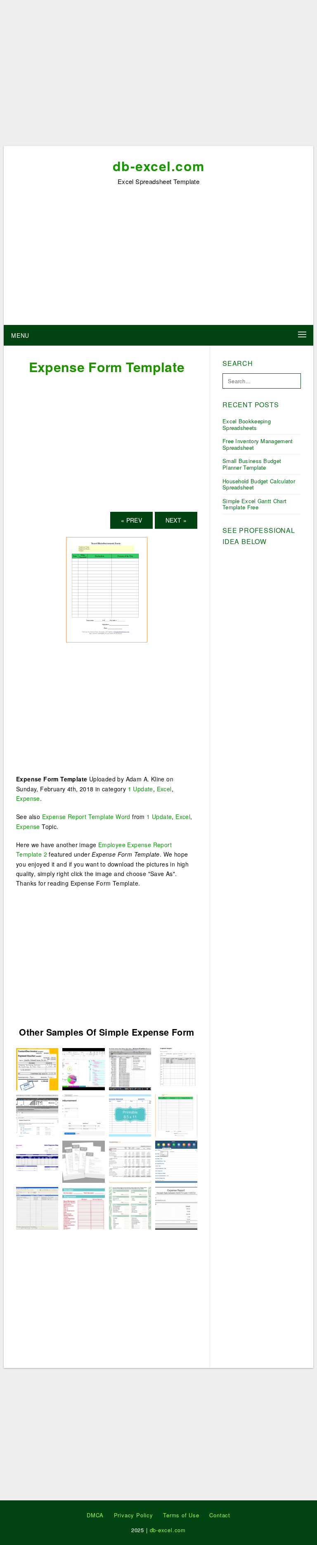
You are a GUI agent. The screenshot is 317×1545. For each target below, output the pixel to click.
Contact (219, 1515)
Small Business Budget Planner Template (251, 464)
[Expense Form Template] (106, 589)
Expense (28, 798)
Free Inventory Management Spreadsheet (257, 444)
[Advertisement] (158, 76)
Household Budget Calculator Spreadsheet (258, 484)
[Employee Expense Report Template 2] (83, 1114)
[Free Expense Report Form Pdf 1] (176, 1161)
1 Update (140, 789)
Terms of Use (181, 1515)
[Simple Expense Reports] (37, 1207)
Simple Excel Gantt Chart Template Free (254, 504)
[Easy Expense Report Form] (83, 1207)
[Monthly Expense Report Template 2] (176, 1068)
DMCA (95, 1515)
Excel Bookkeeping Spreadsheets (246, 424)
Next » (176, 520)
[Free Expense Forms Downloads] (130, 1114)
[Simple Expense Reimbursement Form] (130, 1207)
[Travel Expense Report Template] (37, 1114)
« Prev (131, 520)
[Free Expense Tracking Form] (83, 1068)
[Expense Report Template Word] (130, 1068)
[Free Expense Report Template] (37, 1161)
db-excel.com (159, 165)
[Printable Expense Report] (176, 1207)
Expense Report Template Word (86, 816)
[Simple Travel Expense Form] (37, 1068)
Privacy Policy (133, 1515)
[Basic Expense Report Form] (130, 1161)
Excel (164, 789)
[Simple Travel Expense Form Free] (83, 1161)
